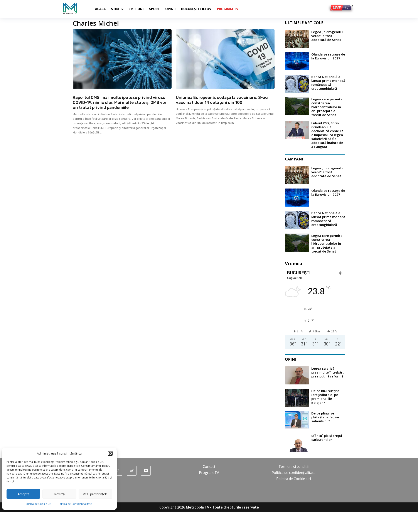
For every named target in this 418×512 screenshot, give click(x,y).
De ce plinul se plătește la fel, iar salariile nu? (325, 417)
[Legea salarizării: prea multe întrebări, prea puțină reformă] (297, 375)
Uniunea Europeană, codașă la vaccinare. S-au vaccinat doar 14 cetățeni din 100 (222, 100)
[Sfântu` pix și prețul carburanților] (297, 443)
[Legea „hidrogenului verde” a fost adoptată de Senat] (297, 39)
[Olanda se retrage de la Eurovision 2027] (297, 61)
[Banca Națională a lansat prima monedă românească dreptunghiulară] (297, 84)
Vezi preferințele (95, 494)
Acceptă (23, 494)
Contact (209, 466)
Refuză (59, 494)
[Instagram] (117, 471)
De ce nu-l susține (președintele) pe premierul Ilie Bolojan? (325, 397)
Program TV (209, 472)
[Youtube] (146, 471)
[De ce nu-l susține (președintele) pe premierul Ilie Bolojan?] (297, 398)
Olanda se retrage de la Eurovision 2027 (328, 56)
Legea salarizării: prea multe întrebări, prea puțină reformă (327, 372)
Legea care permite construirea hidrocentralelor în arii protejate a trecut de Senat (326, 107)
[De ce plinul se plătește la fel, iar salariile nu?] (297, 420)
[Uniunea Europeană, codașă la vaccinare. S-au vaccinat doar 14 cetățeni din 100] (225, 59)
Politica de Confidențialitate (75, 504)
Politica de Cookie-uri (38, 504)
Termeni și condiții (293, 466)
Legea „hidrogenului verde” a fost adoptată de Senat (327, 36)
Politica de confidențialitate (293, 472)
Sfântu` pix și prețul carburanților (326, 437)
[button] (110, 453)
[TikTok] (132, 471)
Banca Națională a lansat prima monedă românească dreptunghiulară (328, 82)
